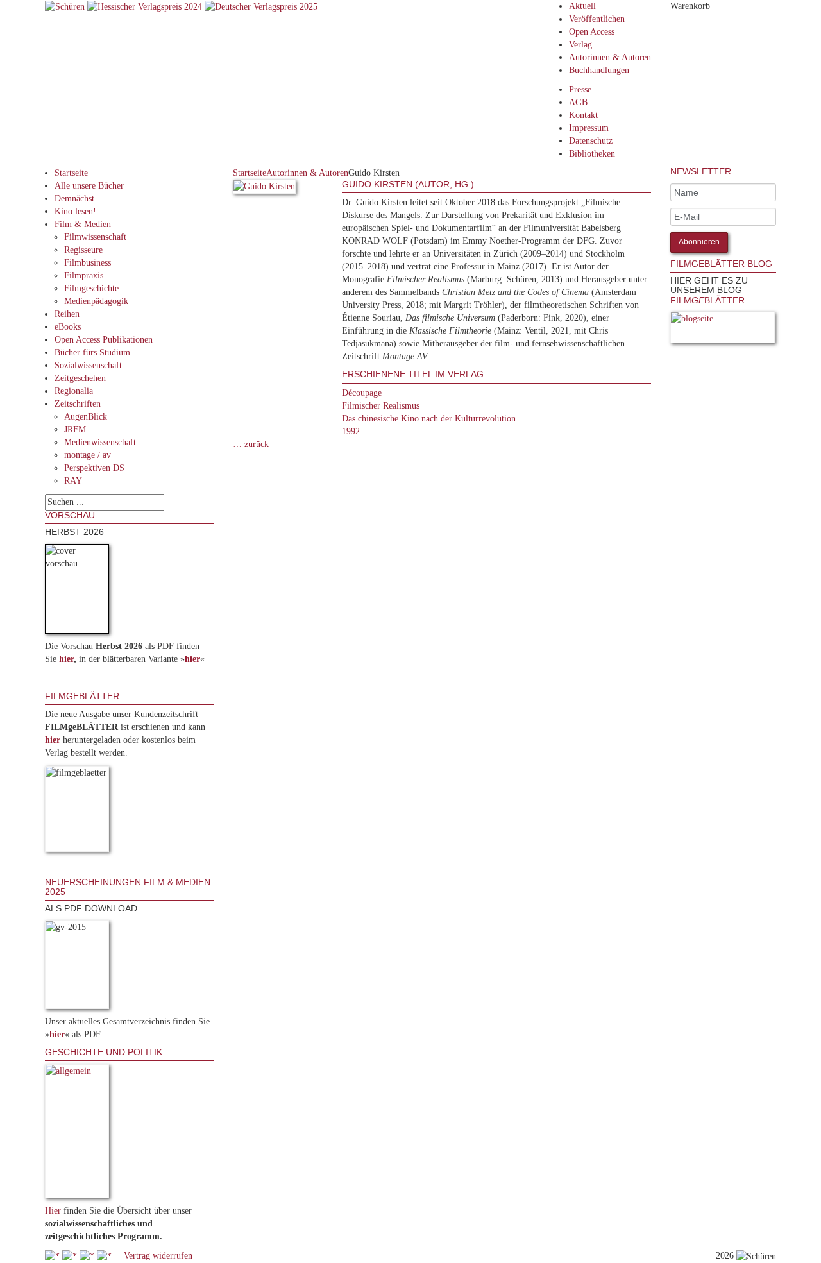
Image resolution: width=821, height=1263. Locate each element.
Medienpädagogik (96, 301)
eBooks (68, 327)
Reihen (67, 314)
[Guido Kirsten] (264, 189)
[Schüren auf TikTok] (88, 1255)
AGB (578, 102)
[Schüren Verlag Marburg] (66, 6)
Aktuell (582, 6)
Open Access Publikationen (104, 339)
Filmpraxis (83, 275)
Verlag (580, 44)
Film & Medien (83, 224)
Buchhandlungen (599, 70)
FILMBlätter (707, 300)
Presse (580, 89)
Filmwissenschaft (95, 237)
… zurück (251, 444)
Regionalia (74, 391)
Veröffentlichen (597, 19)
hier (66, 659)
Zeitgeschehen (80, 378)
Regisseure (83, 250)
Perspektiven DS (94, 468)
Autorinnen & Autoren (610, 57)
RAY (73, 481)
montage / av (87, 455)
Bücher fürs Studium (92, 352)
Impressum (589, 128)
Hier (53, 1211)
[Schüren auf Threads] (71, 1255)
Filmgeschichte (91, 288)
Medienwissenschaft (100, 442)
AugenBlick (85, 416)
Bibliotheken (592, 153)
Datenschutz (591, 141)
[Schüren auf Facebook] (53, 1255)
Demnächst (74, 198)
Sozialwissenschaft (88, 365)
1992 (351, 431)
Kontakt (583, 115)
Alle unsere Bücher (89, 186)
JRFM (75, 429)
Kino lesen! (75, 211)
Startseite (71, 173)
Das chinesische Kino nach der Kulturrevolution (429, 418)
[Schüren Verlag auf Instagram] (105, 1255)
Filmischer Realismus (380, 406)
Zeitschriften (78, 404)
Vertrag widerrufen (158, 1255)
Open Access (591, 32)
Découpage (362, 393)
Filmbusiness (87, 262)
